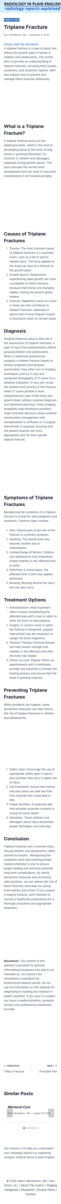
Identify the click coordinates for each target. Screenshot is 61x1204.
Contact (30, 1194)
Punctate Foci (48, 1068)
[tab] (24, 1128)
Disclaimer (27, 1189)
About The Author (32, 1185)
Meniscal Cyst (19, 1107)
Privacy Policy (46, 1189)
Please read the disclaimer (21, 44)
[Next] (51, 1113)
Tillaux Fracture (14, 1068)
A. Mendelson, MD (16, 35)
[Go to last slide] (10, 1113)
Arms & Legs (12, 20)
